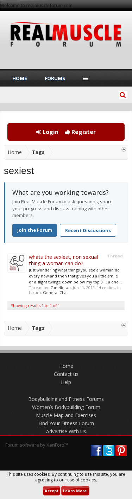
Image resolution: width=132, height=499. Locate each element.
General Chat (55, 292)
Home (19, 78)
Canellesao (60, 287)
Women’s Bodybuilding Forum (66, 407)
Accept (51, 490)
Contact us (66, 374)
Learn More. (75, 490)
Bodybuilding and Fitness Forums (66, 399)
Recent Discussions (88, 230)
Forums (55, 78)
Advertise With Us (66, 431)
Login (49, 131)
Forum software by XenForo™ (36, 445)
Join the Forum (34, 230)
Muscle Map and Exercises (66, 415)
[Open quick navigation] (123, 149)
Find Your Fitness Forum (66, 423)
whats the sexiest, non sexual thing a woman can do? (63, 260)
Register (83, 131)
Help (66, 382)
